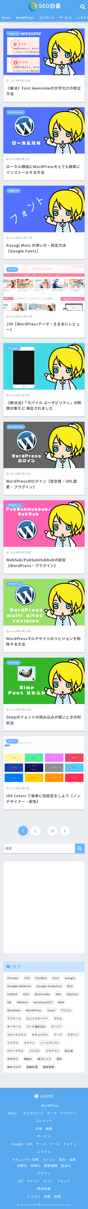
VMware (22, 1002)
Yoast (51, 1010)
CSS (27, 978)
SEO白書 (49, 6)
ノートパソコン (50, 1042)
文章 (38, 1128)
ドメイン (29, 1042)
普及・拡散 (67, 1159)
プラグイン (14, 505)
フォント (13, 33)
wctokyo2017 (43, 1002)
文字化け (12, 1059)
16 (53, 830)
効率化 (36, 1165)
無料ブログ (14, 1067)
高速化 (66, 1165)
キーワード (14, 1026)
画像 (49, 1128)
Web (61, 1002)
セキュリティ (40, 1034)
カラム (58, 1018)
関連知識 (44, 1188)
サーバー (56, 1026)
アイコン (66, 1010)
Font (55, 978)
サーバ (41, 1144)
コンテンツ (46, 17)
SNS (58, 994)
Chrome (13, 978)
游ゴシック (44, 1059)
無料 (59, 1059)
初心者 (69, 1050)
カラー (12, 741)
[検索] (80, 848)
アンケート (14, 1018)
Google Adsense (19, 986)
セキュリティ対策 (25, 1159)
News (6, 17)
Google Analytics (49, 986)
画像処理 (31, 1067)
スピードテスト (16, 1034)
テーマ (12, 269)
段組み (28, 1059)
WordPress (25, 17)
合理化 (22, 1165)
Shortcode (42, 994)
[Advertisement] (44, 907)
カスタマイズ (33, 1113)
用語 (57, 1196)
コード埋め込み (36, 1026)
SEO (26, 994)
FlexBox (41, 978)
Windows (14, 1010)
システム (44, 1151)
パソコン (34, 1050)
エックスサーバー (37, 1018)
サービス (65, 17)
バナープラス (15, 1050)
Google (13, 348)
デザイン (72, 1034)
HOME (46, 1096)
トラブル (13, 662)
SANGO (12, 994)
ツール (55, 1144)
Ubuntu (72, 994)
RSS (70, 986)
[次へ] (65, 831)
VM (9, 1002)
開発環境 (48, 1067)
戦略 (47, 1196)
